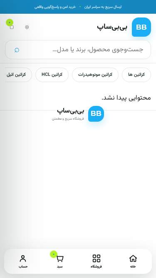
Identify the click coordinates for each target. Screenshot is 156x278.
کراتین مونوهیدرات (95, 74)
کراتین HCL (52, 74)
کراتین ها (136, 74)
